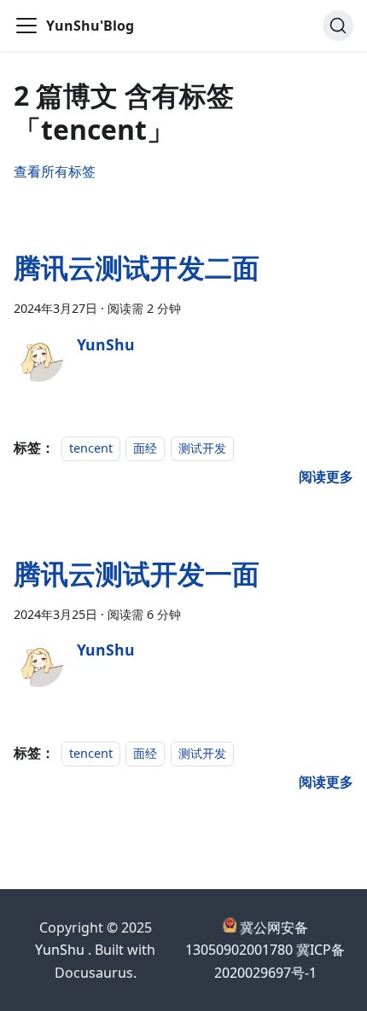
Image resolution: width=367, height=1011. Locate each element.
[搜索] (338, 25)
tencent (91, 448)
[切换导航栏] (26, 25)
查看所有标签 (55, 171)
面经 (145, 448)
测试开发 (202, 448)
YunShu (59, 949)
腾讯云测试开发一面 (136, 573)
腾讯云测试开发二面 (136, 267)
